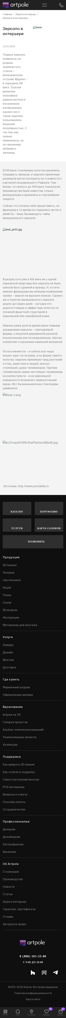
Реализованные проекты (19, 737)
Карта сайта (33, 999)
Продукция (11, 557)
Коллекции (10, 744)
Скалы (7, 602)
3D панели (10, 565)
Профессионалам (16, 821)
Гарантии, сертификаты (19, 909)
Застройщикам (13, 844)
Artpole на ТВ (11, 714)
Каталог (17, 511)
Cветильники (12, 580)
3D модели (10, 610)
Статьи (8, 894)
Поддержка (12, 756)
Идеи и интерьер (26, 14)
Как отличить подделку (19, 771)
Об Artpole (11, 863)
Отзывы (8, 916)
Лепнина (8, 572)
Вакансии (9, 851)
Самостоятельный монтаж (21, 779)
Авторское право (14, 924)
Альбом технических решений (23, 729)
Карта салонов (49, 528)
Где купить (11, 679)
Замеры (8, 644)
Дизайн (8, 652)
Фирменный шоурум (16, 687)
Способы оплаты (14, 801)
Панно (7, 595)
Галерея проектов (15, 722)
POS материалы (13, 786)
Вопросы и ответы (15, 794)
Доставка (9, 667)
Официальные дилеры (18, 694)
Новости (9, 886)
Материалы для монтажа (20, 624)
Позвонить (36, 541)
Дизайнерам (11, 836)
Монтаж (8, 659)
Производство (13, 879)
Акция (7, 587)
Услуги (17, 528)
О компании (11, 871)
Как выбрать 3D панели (19, 764)
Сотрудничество (14, 809)
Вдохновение (13, 706)
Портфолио (49, 511)
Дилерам (9, 829)
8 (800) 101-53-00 (33, 956)
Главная (7, 14)
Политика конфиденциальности (33, 993)
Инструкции (11, 617)
